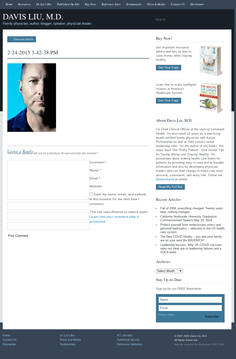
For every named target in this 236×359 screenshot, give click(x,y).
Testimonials (134, 4)
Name (95, 170)
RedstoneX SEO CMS (211, 344)
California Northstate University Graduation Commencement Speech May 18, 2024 (188, 218)
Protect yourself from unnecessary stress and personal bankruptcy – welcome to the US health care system (192, 228)
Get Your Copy (168, 67)
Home (9, 4)
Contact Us (178, 4)
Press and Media (70, 339)
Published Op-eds (128, 339)
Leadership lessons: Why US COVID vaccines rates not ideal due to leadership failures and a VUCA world (191, 248)
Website (96, 186)
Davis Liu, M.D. (33, 16)
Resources (24, 4)
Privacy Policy (166, 314)
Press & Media (156, 4)
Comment (98, 162)
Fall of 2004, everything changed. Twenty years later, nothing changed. (191, 210)
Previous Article (23, 39)
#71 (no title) (125, 335)
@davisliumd (165, 179)
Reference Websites (129, 344)
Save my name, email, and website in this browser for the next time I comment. (118, 199)
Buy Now (90, 4)
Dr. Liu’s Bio (43, 4)
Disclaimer (197, 4)
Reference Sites (111, 4)
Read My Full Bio (170, 187)
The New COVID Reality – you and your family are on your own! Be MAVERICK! (191, 238)
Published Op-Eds (68, 4)
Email (95, 178)
